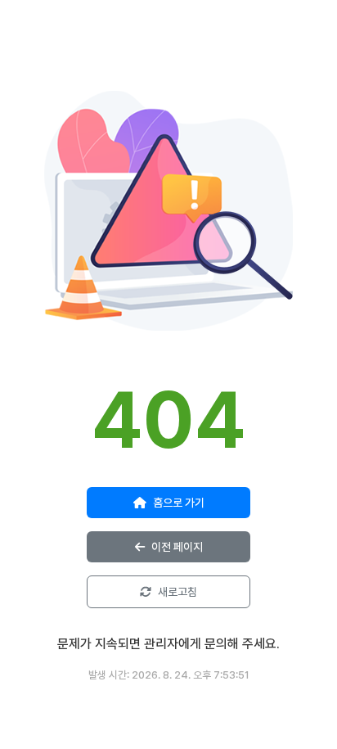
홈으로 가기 (178, 502)
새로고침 (177, 591)
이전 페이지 (177, 546)
